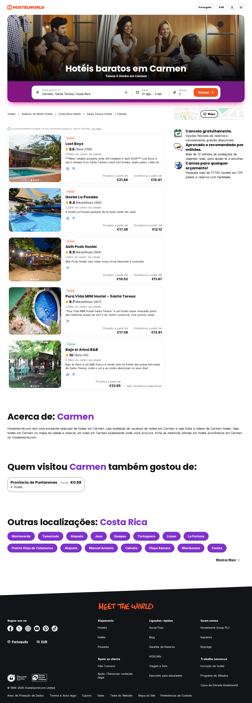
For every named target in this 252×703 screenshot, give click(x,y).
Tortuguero (146, 536)
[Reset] (126, 92)
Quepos (120, 536)
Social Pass (156, 627)
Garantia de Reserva (162, 646)
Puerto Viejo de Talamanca (32, 548)
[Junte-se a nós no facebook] (10, 628)
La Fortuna (196, 536)
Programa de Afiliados (214, 675)
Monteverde (21, 536)
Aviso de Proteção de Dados (25, 695)
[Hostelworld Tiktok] (55, 628)
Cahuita (131, 548)
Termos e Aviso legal (63, 695)
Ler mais (96, 128)
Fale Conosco (106, 666)
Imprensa (206, 637)
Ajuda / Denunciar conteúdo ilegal (115, 675)
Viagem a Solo (158, 666)
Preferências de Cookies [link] (176, 695)
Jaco (98, 536)
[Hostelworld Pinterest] (46, 628)
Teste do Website (121, 695)
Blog (152, 637)
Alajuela (77, 536)
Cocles (217, 548)
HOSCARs (155, 656)
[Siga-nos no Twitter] (19, 628)
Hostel (70, 138)
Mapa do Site (146, 695)
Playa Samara (159, 548)
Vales (100, 695)
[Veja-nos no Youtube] (37, 628)
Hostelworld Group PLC (215, 627)
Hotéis (102, 637)
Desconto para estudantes (165, 675)
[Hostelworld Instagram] (28, 628)
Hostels (102, 627)
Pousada (103, 646)
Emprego (206, 646)
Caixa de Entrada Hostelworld (219, 685)
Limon (171, 536)
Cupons (87, 695)
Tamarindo (50, 536)
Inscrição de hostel (212, 666)
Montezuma (191, 548)
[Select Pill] (232, 7)
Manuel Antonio (101, 548)
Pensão (71, 344)
